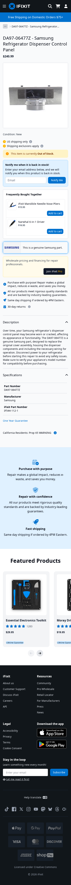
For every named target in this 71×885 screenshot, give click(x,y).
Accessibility (10, 730)
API (5, 706)
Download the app (50, 724)
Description (11, 322)
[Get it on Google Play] (51, 744)
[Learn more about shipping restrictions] (30, 141)
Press (40, 706)
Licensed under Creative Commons (35, 867)
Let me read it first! (17, 779)
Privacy (7, 736)
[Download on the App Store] (51, 732)
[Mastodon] (43, 809)
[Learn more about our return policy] (29, 307)
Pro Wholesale (45, 689)
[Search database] (50, 6)
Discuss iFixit (11, 695)
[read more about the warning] (55, 433)
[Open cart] (58, 6)
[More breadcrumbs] (5, 26)
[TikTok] (7, 809)
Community (44, 683)
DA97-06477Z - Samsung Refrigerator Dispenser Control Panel (34, 26)
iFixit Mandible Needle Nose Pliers (39, 203)
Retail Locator (45, 695)
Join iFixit (54, 271)
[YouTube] (36, 809)
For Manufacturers (48, 700)
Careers (7, 700)
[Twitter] (21, 809)
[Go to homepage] (21, 6)
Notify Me (57, 180)
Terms (6, 742)
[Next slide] (40, 653)
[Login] (66, 6)
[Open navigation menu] (4, 6)
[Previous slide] (31, 653)
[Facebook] (14, 809)
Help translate (32, 797)
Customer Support (14, 689)
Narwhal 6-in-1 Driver (31, 222)
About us (8, 683)
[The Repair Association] (64, 809)
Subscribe (59, 772)
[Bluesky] (50, 809)
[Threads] (57, 809)
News (40, 712)
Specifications (12, 375)
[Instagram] (28, 809)
